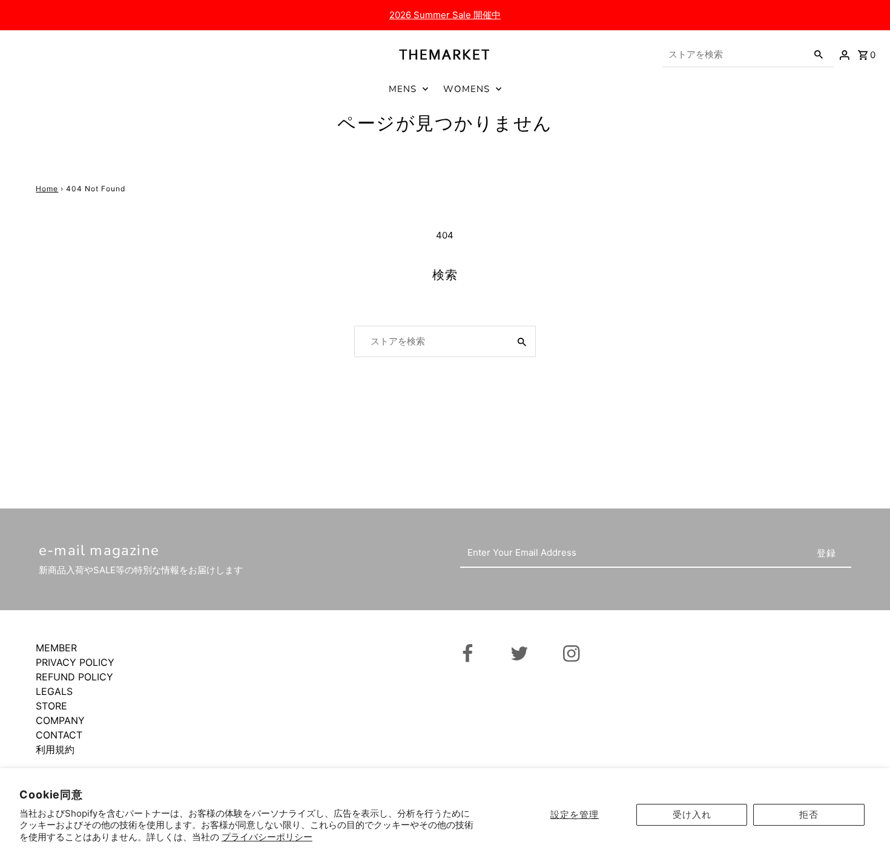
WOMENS (466, 89)
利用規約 (55, 749)
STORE (51, 706)
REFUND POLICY (74, 677)
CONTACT (59, 735)
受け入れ (692, 814)
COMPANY (60, 720)
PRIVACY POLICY (75, 662)
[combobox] (733, 54)
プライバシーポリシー (267, 837)
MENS (403, 89)
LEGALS (54, 691)
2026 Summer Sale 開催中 (445, 15)
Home (47, 188)
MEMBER (56, 648)
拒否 (809, 814)
